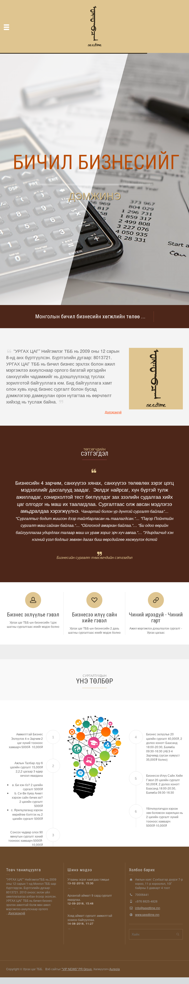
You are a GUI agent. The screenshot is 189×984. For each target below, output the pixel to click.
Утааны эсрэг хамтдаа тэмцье (88, 879)
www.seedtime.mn (147, 914)
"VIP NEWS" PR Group (77, 969)
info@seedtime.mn (147, 908)
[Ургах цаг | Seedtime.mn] (94, 26)
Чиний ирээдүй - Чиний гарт (156, 618)
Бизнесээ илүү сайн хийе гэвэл (94, 618)
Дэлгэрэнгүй (113, 412)
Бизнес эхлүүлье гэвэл (33, 615)
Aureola (114, 969)
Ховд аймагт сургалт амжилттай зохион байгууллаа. (89, 917)
